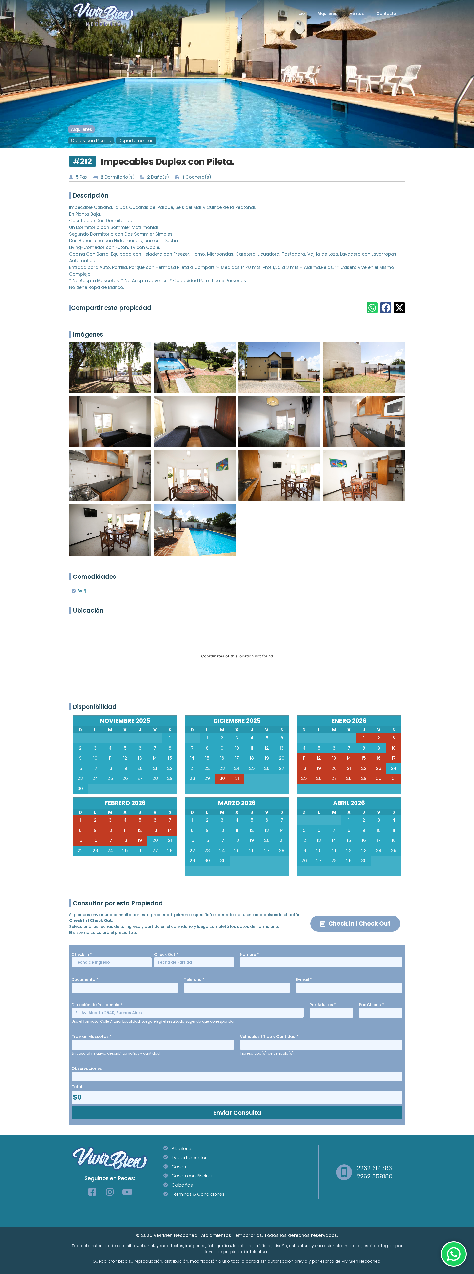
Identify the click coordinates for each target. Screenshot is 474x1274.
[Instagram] (110, 1192)
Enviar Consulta (237, 1113)
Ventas (357, 13)
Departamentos (136, 141)
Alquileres (327, 13)
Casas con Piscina (91, 141)
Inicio (299, 13)
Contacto (386, 13)
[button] (372, 307)
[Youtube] (127, 1192)
